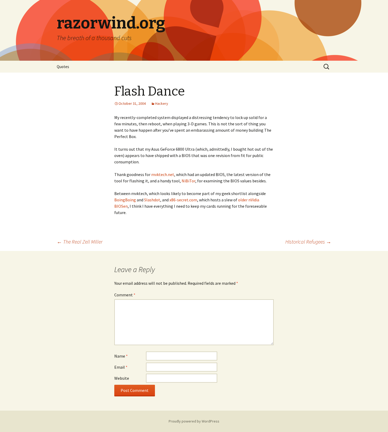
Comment (124, 294)
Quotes (63, 66)
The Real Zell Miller (79, 241)
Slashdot (152, 199)
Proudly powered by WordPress (194, 421)
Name (121, 356)
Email (120, 367)
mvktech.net (162, 174)
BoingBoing (125, 199)
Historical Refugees (308, 241)
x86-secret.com (183, 199)
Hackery (161, 103)
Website (121, 378)
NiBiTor (188, 180)
